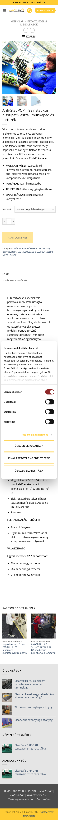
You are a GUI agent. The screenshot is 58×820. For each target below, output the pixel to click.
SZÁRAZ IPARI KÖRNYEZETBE (27, 248)
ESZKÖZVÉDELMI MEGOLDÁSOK (33, 23)
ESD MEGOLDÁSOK (27, 251)
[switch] (49, 401)
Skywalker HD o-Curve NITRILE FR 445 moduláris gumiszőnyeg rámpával (43, 648)
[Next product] (25, 30)
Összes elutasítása (29, 470)
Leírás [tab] (6, 274)
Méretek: (6, 209)
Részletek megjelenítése (34, 434)
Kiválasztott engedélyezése (29, 458)
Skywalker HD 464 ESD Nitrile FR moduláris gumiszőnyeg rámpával (14, 648)
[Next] (50, 67)
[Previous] (7, 67)
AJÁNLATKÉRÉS (17, 237)
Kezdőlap (17, 21)
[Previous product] (32, 30)
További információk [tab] (14, 280)
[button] (4, 10)
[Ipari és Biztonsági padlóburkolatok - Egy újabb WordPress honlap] (16, 10)
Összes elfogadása (29, 445)
